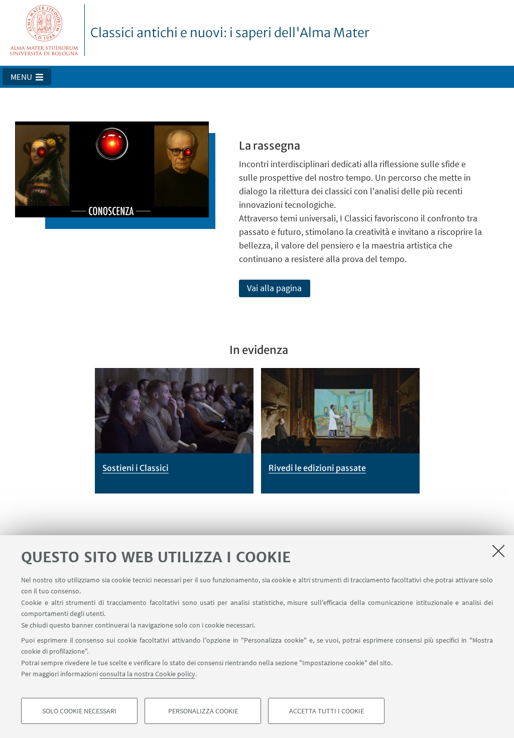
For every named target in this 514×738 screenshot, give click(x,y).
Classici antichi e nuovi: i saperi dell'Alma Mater (229, 33)
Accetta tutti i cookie (326, 710)
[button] (27, 76)
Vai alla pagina (274, 288)
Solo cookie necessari (79, 710)
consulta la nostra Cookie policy (147, 673)
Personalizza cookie (203, 710)
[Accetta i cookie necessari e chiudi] (498, 551)
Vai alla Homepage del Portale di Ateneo (44, 30)
